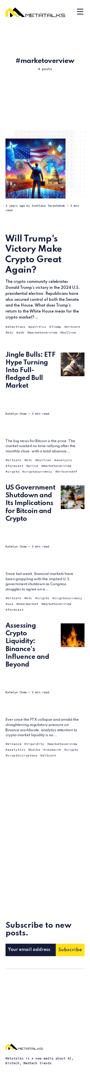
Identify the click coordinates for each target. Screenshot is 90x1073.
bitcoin (73, 327)
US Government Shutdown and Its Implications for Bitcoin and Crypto (31, 503)
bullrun (69, 332)
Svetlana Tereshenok (48, 205)
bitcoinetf (67, 471)
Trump (56, 327)
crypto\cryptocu (23, 755)
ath (21, 332)
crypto (14, 471)
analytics (17, 749)
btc (11, 332)
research (53, 749)
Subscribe (70, 950)
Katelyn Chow (16, 413)
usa (11, 604)
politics (38, 327)
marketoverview (43, 332)
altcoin (49, 755)
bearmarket (28, 604)
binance (15, 744)
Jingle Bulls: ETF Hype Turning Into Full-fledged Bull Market (31, 370)
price (33, 466)
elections (17, 327)
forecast (16, 466)
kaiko (35, 749)
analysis (64, 460)
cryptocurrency (38, 471)
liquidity (35, 744)
